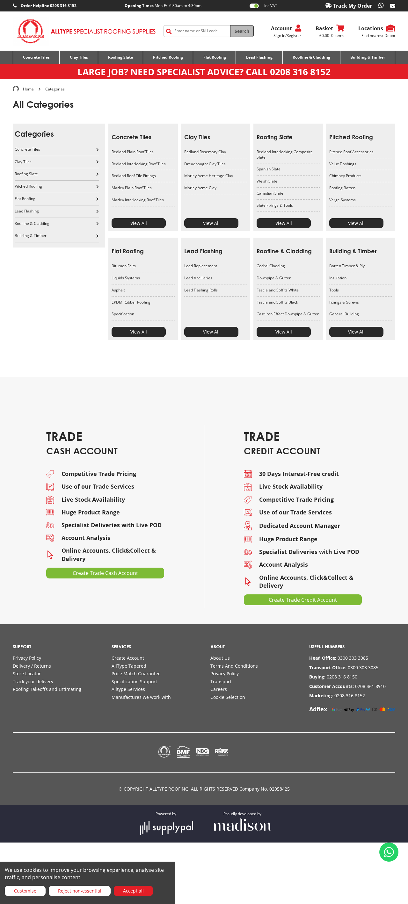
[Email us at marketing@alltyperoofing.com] (392, 5)
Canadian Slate (270, 193)
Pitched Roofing (351, 136)
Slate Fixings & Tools (275, 205)
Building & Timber (353, 251)
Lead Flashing (203, 251)
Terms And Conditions (234, 666)
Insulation (337, 278)
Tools (334, 290)
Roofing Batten (342, 187)
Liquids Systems (126, 278)
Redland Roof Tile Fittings (134, 175)
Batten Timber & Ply (347, 266)
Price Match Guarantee (136, 674)
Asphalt (118, 290)
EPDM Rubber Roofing (131, 302)
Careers (218, 689)
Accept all (133, 891)
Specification (123, 314)
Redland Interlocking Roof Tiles (139, 164)
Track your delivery (33, 681)
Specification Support (134, 681)
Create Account (128, 658)
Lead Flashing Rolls (201, 290)
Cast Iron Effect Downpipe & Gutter (288, 314)
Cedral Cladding (271, 266)
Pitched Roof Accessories (351, 151)
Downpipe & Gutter (274, 278)
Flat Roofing (128, 251)
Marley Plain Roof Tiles (132, 187)
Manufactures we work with (141, 697)
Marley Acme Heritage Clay (208, 175)
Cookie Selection (227, 697)
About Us (220, 658)
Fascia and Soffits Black (277, 302)
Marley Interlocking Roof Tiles (138, 200)
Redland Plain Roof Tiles (133, 151)
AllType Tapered (129, 666)
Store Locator (27, 674)
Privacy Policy (27, 658)
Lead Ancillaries (198, 278)
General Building (344, 314)
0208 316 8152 (300, 72)
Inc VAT (270, 5)
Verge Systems (342, 200)
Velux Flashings (342, 164)
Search (242, 31)
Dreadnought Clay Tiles (205, 164)
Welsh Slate (267, 181)
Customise (25, 891)
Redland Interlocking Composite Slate (285, 154)
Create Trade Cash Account (105, 573)
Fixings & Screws (344, 302)
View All (138, 223)
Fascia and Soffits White (278, 290)
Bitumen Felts (124, 266)
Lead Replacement (200, 266)
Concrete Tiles (131, 136)
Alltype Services (128, 689)
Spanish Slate (268, 169)
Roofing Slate (275, 136)
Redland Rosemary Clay (205, 151)
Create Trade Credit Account (303, 599)
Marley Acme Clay (200, 187)
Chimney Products (345, 175)
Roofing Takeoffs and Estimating (47, 689)
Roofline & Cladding (284, 251)
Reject (79, 891)
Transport (220, 681)
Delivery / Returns (32, 666)
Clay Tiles (197, 136)
